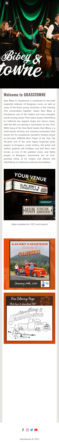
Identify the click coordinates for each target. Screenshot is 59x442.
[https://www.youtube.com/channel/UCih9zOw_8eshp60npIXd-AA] (36, 430)
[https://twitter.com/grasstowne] (31, 430)
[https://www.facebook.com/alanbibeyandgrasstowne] (23, 430)
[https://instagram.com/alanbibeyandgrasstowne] (27, 430)
